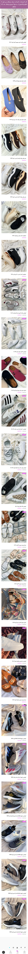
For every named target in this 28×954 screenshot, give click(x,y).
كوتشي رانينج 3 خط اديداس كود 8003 (18, 777)
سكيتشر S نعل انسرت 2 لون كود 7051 (18, 274)
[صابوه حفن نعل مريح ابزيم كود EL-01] (14, 356)
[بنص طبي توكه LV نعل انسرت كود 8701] (14, 163)
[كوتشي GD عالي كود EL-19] (14, 472)
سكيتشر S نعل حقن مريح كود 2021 (19, 235)
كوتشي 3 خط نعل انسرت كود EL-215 (18, 429)
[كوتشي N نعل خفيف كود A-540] (14, 318)
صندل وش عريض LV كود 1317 (20, 545)
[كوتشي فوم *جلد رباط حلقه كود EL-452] (14, 434)
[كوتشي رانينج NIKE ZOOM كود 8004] (14, 704)
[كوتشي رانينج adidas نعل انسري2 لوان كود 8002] (14, 782)
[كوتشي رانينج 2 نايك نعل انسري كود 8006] (14, 898)
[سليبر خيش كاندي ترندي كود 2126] (14, 588)
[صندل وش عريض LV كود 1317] (14, 511)
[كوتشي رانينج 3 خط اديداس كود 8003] (14, 743)
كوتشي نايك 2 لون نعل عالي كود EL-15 (18, 313)
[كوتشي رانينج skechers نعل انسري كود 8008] (14, 859)
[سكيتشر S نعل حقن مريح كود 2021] (14, 202)
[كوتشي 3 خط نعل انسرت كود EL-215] (14, 395)
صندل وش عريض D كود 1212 (20, 583)
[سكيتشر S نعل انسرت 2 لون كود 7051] (14, 240)
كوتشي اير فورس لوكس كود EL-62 (19, 661)
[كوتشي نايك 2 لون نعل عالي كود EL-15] (14, 279)
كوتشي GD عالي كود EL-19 (20, 506)
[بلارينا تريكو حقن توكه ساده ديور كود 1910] (14, 86)
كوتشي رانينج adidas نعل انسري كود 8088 (17, 854)
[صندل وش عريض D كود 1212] (14, 550)
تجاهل (14, 6)
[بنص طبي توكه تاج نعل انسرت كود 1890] (14, 124)
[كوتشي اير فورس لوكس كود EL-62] (14, 627)
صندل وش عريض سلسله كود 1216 (19, 699)
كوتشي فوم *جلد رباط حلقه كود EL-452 (18, 467)
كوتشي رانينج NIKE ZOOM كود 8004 (18, 738)
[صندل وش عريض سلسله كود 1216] (14, 666)
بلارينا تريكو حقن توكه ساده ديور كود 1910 (17, 119)
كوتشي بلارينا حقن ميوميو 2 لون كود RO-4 (17, 42)
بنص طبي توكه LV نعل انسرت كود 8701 (18, 197)
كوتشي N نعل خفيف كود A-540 (20, 351)
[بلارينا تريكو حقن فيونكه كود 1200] (14, 47)
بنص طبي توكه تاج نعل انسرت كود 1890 (18, 158)
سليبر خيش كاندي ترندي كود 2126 (19, 622)
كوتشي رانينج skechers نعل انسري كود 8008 (17, 893)
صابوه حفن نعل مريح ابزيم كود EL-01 (18, 390)
